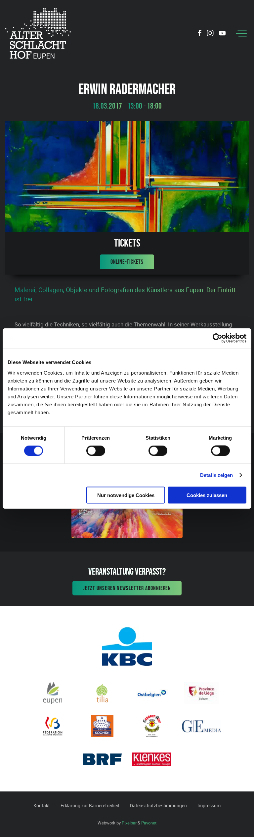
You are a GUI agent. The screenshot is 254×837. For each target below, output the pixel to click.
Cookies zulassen (207, 495)
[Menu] (241, 33)
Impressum (209, 805)
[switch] (95, 451)
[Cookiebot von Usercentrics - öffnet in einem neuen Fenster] (217, 338)
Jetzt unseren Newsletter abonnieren (127, 588)
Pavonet (148, 823)
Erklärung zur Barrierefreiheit (90, 805)
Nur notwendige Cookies (125, 495)
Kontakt (41, 805)
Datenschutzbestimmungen (158, 805)
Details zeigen (216, 475)
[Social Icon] (199, 34)
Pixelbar (129, 823)
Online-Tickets (127, 261)
